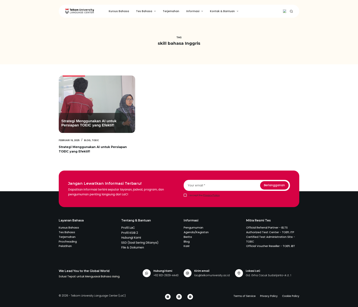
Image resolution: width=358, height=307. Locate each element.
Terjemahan (171, 11)
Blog (87, 140)
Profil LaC (128, 228)
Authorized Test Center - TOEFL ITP (270, 232)
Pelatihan (65, 246)
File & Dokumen (132, 247)
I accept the (204, 195)
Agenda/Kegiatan (196, 232)
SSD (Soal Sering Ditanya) (139, 242)
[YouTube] (190, 297)
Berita (188, 237)
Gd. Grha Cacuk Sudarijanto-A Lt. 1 (268, 275)
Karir (187, 246)
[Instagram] (168, 297)
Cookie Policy (290, 296)
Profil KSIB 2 (129, 233)
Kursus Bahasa (119, 11)
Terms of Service (244, 296)
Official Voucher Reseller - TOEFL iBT (270, 246)
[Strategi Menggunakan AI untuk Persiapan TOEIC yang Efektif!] (97, 104)
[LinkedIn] (179, 297)
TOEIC (95, 140)
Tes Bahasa (144, 11)
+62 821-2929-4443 (165, 275)
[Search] (291, 11)
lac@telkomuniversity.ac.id (212, 275)
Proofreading (68, 241)
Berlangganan (274, 185)
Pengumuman (193, 227)
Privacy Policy (211, 195)
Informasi (192, 11)
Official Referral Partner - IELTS (267, 227)
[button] (284, 11)
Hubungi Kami (131, 237)
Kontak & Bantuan (222, 11)
